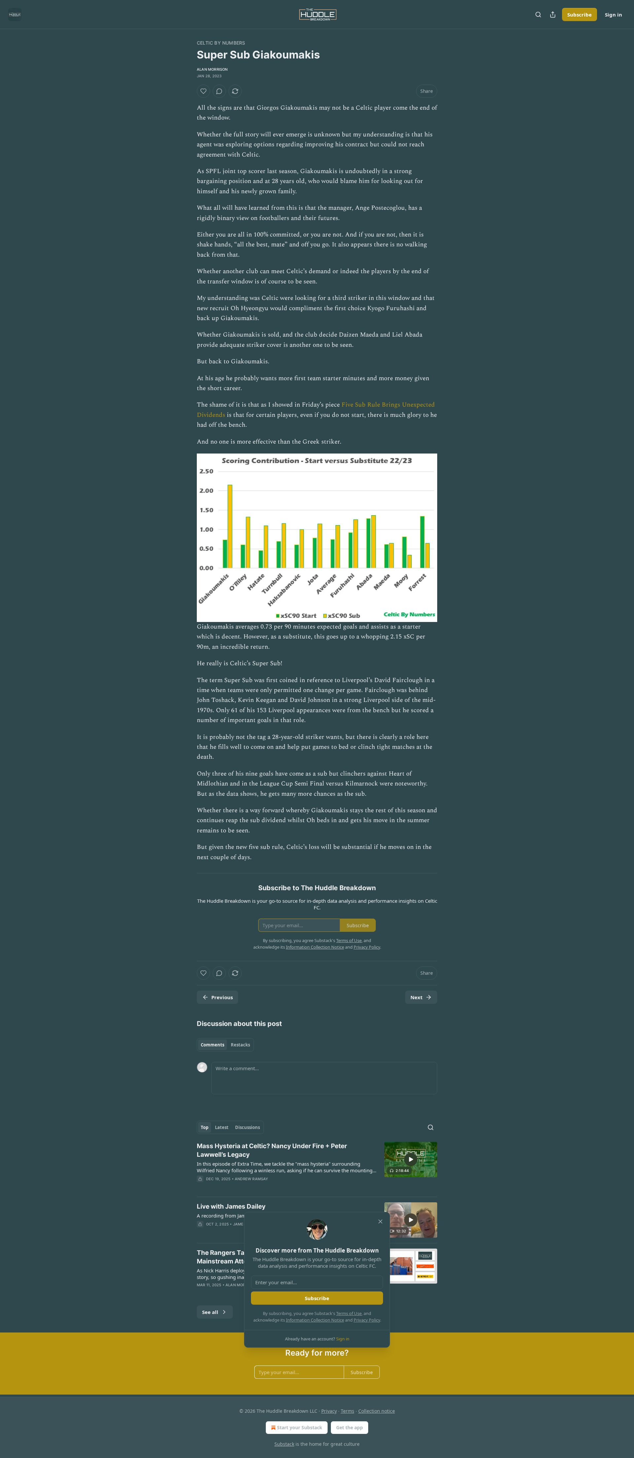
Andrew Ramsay (251, 1179)
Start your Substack (299, 1427)
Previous (222, 997)
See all (210, 1312)
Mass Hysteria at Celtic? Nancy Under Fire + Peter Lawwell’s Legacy (272, 1150)
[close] (380, 1221)
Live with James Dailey (231, 1206)
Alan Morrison (212, 69)
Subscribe (579, 14)
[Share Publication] (552, 14)
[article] (317, 1166)
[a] (410, 1159)
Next (416, 997)
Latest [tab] (222, 1127)
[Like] (203, 91)
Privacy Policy (367, 1320)
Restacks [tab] (240, 1045)
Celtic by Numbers (221, 43)
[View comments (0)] (219, 91)
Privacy (329, 1411)
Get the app (349, 1427)
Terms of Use (349, 1313)
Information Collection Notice (315, 1320)
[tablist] (225, 1044)
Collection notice (376, 1411)
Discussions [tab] (247, 1127)
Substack (284, 1444)
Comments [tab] (212, 1045)
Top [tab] (204, 1127)
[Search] (538, 14)
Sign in (613, 14)
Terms (347, 1411)
